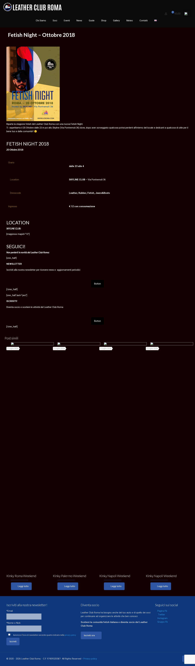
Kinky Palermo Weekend (69, 576)
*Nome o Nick (13, 623)
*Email (9, 611)
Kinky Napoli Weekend (114, 576)
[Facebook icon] (162, 658)
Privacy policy (90, 658)
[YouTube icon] (168, 658)
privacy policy (70, 635)
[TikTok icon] (178, 658)
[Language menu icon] (187, 14)
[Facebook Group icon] (175, 658)
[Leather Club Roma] (33, 7)
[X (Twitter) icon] (165, 658)
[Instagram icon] (171, 658)
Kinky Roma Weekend (21, 576)
